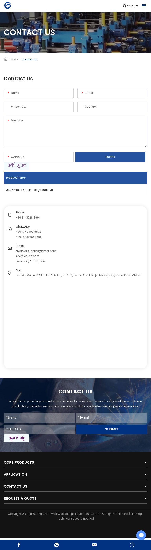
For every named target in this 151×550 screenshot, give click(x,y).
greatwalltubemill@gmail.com (36, 251)
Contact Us (15, 486)
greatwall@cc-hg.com (31, 261)
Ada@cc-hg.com (27, 256)
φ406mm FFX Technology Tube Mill (29, 190)
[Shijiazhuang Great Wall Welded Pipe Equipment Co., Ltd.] (8, 6)
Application (15, 474)
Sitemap (136, 514)
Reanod (88, 518)
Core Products (19, 462)
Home (14, 59)
